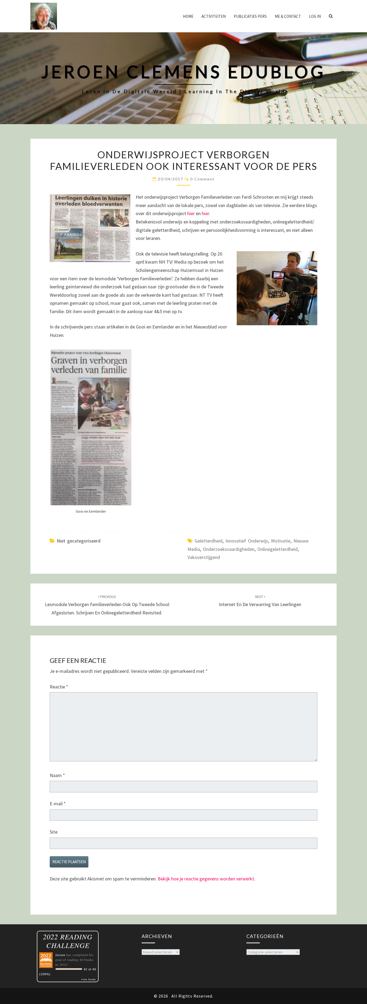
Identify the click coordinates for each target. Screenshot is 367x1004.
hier (191, 213)
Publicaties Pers (250, 16)
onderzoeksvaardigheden (228, 549)
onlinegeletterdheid (277, 549)
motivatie (280, 541)
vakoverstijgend (204, 557)
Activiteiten (214, 16)
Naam (57, 775)
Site (53, 832)
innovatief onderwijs (246, 541)
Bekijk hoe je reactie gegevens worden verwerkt (206, 879)
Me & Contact (288, 16)
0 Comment (202, 179)
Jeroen (60, 955)
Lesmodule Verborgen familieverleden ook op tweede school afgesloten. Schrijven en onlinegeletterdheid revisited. (107, 605)
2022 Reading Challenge (67, 941)
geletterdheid (208, 541)
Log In (315, 16)
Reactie (59, 687)
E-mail (58, 803)
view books (88, 979)
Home (188, 16)
